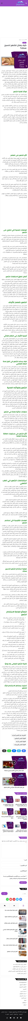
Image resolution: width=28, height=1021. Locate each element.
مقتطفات (24, 1002)
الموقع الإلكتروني (23, 870)
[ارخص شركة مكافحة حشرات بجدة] (22, 947)
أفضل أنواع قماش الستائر (12, 939)
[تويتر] (19, 750)
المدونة (24, 989)
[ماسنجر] (14, 750)
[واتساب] (9, 750)
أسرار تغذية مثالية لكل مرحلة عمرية (7, 817)
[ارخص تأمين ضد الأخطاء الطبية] (22, 918)
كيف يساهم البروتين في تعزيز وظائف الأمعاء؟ (8, 805)
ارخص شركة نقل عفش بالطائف (11, 923)
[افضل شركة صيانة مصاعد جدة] (22, 912)
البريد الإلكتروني (23, 865)
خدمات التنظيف (22, 993)
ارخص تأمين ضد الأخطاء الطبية (11, 917)
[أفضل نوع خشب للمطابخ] (22, 953)
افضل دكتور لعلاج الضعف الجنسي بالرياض (10, 930)
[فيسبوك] (24, 750)
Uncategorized (22, 982)
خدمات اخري (23, 991)
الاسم (25, 860)
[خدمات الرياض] (20, 3)
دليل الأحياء (23, 998)
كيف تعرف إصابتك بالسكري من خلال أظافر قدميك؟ (21, 805)
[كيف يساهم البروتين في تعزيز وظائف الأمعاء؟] (7, 799)
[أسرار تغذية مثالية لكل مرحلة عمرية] (7, 811)
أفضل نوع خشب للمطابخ (12, 951)
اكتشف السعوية (22, 986)
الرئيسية (24, 39)
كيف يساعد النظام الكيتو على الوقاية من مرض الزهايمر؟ (21, 818)
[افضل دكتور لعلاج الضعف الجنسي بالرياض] (22, 931)
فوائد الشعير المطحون (20, 738)
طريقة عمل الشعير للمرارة (18, 735)
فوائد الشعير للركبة (20, 741)
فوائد (25, 1000)
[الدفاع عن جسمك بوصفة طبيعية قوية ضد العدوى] (7, 825)
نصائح (20, 39)
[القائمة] (2, 3)
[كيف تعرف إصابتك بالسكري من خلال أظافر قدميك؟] (21, 799)
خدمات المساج (23, 995)
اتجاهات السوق (23, 984)
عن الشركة (16, 1014)
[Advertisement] (14, 22)
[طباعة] (4, 750)
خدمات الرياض (4, 1011)
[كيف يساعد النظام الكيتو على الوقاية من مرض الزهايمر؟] (21, 811)
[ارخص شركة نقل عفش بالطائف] (22, 925)
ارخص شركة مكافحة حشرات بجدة (10, 945)
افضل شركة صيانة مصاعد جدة (11, 910)
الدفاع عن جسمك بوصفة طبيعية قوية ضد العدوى (8, 830)
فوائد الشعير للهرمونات (19, 744)
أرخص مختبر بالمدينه (22, 936)
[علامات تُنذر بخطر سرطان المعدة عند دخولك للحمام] (21, 825)
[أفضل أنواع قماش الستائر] (22, 940)
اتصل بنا (7, 1014)
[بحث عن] (26, 3)
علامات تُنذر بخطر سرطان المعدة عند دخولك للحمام (21, 830)
